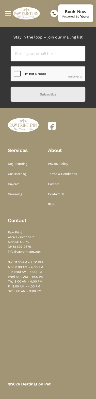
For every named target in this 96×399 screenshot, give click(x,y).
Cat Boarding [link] (18, 174)
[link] (75, 13)
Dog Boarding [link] (18, 164)
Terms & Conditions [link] (63, 174)
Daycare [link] (14, 184)
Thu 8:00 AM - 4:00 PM (25, 281)
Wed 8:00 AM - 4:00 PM (26, 277)
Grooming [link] (15, 194)
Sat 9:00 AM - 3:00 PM (24, 291)
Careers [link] (54, 184)
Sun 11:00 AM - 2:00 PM (25, 262)
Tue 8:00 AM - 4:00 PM (25, 272)
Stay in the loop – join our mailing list (48, 37)
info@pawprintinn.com (24, 251)
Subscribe (48, 94)
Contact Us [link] (56, 194)
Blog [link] (51, 204)
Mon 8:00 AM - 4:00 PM (25, 267)
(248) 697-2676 (19, 246)
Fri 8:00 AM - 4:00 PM (24, 286)
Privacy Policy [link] (58, 164)
